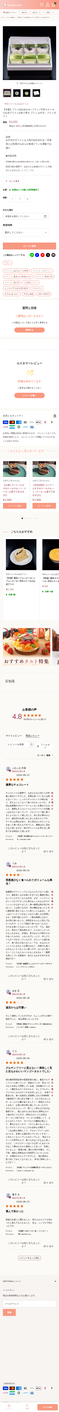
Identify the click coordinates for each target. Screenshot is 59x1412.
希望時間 (7, 225)
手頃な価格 (28, 294)
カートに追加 (29, 246)
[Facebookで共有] (37, 255)
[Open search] (42, 5)
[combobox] (45, 755)
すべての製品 (10, 17)
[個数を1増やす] (28, 199)
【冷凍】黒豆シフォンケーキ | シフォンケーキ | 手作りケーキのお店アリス (20, 581)
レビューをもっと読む (29, 1258)
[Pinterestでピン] (43, 255)
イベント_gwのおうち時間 (16, 271)
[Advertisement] (29, 1346)
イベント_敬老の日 (44, 276)
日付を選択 (8, 210)
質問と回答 (29, 308)
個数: (5, 197)
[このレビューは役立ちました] (45, 851)
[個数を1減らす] (12, 199)
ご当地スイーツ (31, 282)
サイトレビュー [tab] (14, 735)
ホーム (3, 17)
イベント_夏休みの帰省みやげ (18, 276)
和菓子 (48, 12)
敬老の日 (24, 12)
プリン (8, 263)
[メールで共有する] (53, 255)
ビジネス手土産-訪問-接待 (16, 288)
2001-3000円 (44, 294)
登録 (9, 1312)
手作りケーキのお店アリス (16, 104)
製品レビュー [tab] (33, 735)
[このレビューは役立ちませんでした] (50, 851)
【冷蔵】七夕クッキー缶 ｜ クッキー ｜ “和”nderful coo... (33, 1232)
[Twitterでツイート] (48, 255)
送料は (19, 126)
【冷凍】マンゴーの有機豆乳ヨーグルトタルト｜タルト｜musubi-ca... (34, 1169)
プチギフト (37, 288)
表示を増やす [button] (52, 801)
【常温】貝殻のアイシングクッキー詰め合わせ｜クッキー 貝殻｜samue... (34, 1025)
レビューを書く (29, 395)
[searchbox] (17, 744)
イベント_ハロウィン (42, 271)
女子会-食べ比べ (12, 294)
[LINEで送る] (32, 255)
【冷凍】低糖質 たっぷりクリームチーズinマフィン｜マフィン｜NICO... (34, 965)
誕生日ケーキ (37, 12)
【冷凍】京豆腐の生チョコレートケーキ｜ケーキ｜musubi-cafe (35, 838)
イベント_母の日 (12, 282)
